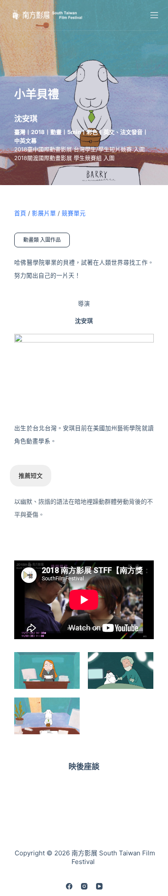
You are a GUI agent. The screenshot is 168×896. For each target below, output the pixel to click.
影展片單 (44, 213)
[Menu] (154, 15)
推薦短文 (31, 475)
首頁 (20, 213)
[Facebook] (69, 886)
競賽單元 (74, 213)
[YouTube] (99, 886)
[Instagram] (84, 886)
